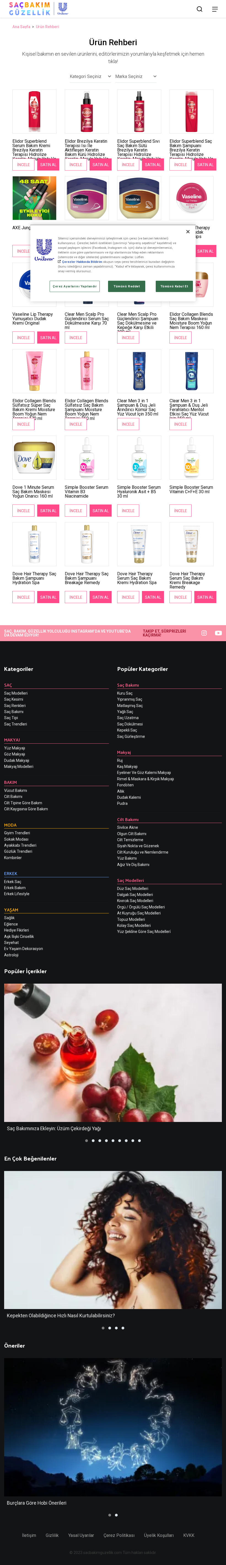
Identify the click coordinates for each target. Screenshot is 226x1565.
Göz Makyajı (14, 754)
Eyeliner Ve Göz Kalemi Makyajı (144, 772)
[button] (86, 1140)
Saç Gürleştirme (131, 736)
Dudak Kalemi (129, 797)
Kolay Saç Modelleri (134, 925)
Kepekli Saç (127, 730)
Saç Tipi (11, 718)
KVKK (188, 1535)
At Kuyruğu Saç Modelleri (139, 913)
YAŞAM (11, 910)
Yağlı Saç (125, 711)
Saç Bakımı (13, 711)
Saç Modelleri (16, 693)
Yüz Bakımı (127, 858)
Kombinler (13, 858)
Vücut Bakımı (15, 790)
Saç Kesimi (13, 699)
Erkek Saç (12, 881)
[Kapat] (188, 232)
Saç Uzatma (128, 718)
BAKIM (10, 782)
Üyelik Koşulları (159, 1535)
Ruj (120, 760)
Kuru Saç (125, 693)
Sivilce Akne (127, 827)
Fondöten (125, 785)
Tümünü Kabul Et (174, 286)
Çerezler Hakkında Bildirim (82, 262)
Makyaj (124, 752)
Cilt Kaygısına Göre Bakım (26, 809)
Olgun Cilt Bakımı (131, 834)
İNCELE (23, 165)
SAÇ (8, 685)
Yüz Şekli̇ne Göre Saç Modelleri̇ (144, 931)
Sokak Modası (16, 839)
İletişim (29, 1535)
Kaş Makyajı (127, 766)
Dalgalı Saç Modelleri (135, 894)
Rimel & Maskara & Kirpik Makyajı (145, 779)
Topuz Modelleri (131, 919)
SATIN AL (48, 165)
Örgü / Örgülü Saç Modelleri (141, 907)
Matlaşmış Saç (130, 705)
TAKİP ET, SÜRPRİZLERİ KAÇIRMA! (164, 633)
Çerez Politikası (119, 1535)
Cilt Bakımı (13, 796)
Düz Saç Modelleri (132, 888)
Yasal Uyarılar (81, 1535)
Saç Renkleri (15, 705)
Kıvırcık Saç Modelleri (135, 900)
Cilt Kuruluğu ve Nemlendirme (142, 852)
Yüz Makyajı (14, 748)
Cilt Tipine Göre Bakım (23, 803)
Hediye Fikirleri (16, 930)
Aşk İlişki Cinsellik (19, 936)
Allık (120, 791)
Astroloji (11, 955)
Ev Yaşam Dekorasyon (23, 948)
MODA (10, 825)
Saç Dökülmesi (130, 724)
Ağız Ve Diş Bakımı (133, 864)
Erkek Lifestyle (16, 894)
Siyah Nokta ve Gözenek (138, 846)
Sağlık (9, 918)
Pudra (122, 803)
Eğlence (11, 924)
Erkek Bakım (15, 888)
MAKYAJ (12, 740)
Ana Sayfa (21, 27)
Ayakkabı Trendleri (20, 845)
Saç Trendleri (15, 724)
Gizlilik (52, 1535)
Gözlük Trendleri (18, 851)
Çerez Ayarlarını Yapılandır (75, 286)
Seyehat (11, 942)
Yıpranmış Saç (129, 699)
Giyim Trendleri (17, 833)
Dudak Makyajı (16, 760)
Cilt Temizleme (130, 840)
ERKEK (10, 873)
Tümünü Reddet (127, 286)
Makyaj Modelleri (18, 766)
